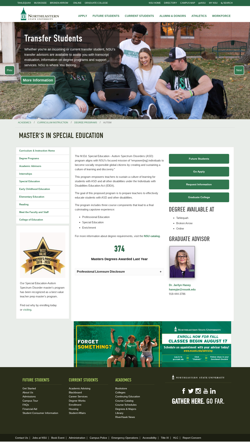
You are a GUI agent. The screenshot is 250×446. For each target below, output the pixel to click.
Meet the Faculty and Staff (33, 212)
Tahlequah (24, 3)
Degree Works (77, 400)
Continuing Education (127, 396)
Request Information (199, 184)
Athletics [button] (199, 15)
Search (228, 3)
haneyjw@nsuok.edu (182, 289)
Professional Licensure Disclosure (101, 271)
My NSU (213, 3)
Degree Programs (29, 158)
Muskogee (40, 3)
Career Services (78, 396)
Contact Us (21, 437)
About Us (28, 392)
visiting (27, 309)
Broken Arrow (59, 3)
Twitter (191, 391)
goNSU (202, 3)
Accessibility (149, 437)
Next (239, 70)
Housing (73, 408)
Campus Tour (30, 400)
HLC (175, 437)
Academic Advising (79, 388)
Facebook (183, 391)
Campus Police (98, 437)
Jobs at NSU (39, 437)
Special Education (29, 181)
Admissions (29, 396)
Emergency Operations (124, 437)
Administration (77, 437)
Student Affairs (77, 413)
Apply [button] (82, 15)
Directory (170, 3)
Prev (9, 70)
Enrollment (75, 404)
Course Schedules (126, 404)
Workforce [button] (221, 15)
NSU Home (155, 3)
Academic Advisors (30, 166)
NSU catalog (152, 236)
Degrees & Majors (125, 408)
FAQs (26, 404)
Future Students (199, 158)
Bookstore (121, 388)
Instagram (198, 391)
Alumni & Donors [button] (172, 15)
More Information (38, 80)
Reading (24, 204)
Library (119, 413)
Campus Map (187, 3)
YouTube (205, 391)
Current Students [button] (139, 15)
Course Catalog (124, 400)
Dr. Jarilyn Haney (180, 285)
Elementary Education (31, 196)
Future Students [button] (106, 15)
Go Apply (199, 171)
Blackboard (75, 392)
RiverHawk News (125, 417)
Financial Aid (30, 408)
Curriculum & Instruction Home (37, 150)
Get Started (29, 388)
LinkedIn (213, 391)
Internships (25, 173)
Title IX (165, 437)
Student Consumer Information (40, 413)
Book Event (57, 437)
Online (77, 3)
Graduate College (96, 3)
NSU (40, 13)
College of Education (31, 219)
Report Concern (192, 437)
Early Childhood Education (34, 189)
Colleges (120, 392)
